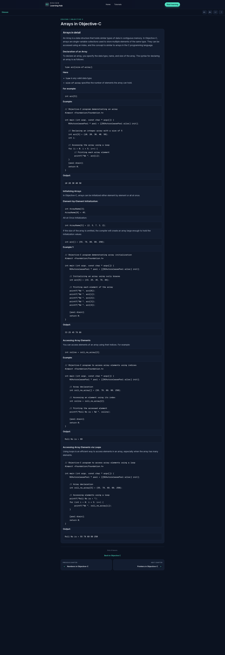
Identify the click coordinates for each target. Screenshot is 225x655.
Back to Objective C (112, 555)
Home (108, 4)
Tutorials (118, 4)
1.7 (215, 12)
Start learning (172, 4)
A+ (210, 12)
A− (204, 12)
